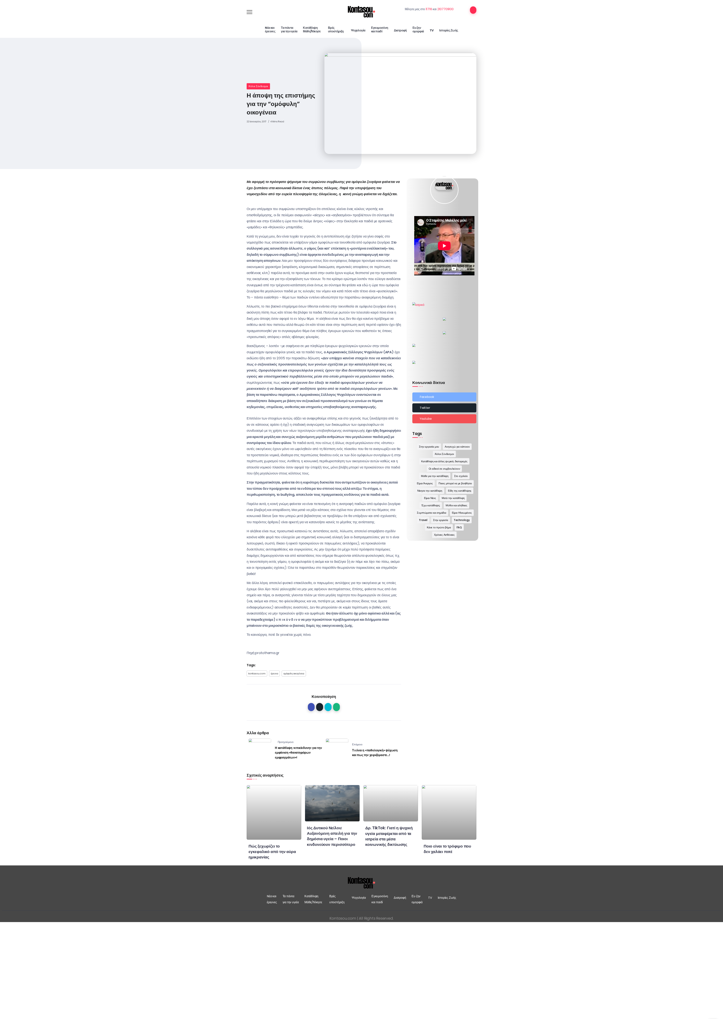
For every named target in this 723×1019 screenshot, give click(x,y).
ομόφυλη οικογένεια (293, 673)
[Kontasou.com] (361, 12)
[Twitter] (444, 407)
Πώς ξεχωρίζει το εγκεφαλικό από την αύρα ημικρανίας (272, 851)
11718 (429, 9)
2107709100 (445, 9)
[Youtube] (444, 418)
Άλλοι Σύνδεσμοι (258, 86)
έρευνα (274, 673)
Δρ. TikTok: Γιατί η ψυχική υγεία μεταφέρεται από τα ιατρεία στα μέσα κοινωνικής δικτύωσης (389, 836)
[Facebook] (444, 396)
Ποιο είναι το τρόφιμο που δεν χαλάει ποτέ (447, 848)
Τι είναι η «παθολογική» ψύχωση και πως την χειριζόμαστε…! (375, 752)
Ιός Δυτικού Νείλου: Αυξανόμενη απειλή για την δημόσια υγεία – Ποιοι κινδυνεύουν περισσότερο (332, 836)
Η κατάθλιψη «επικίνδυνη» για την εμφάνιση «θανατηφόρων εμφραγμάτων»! (298, 753)
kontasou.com (256, 673)
